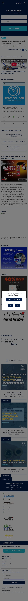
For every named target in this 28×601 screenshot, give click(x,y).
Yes (10, 305)
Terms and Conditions (14, 299)
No (17, 305)
